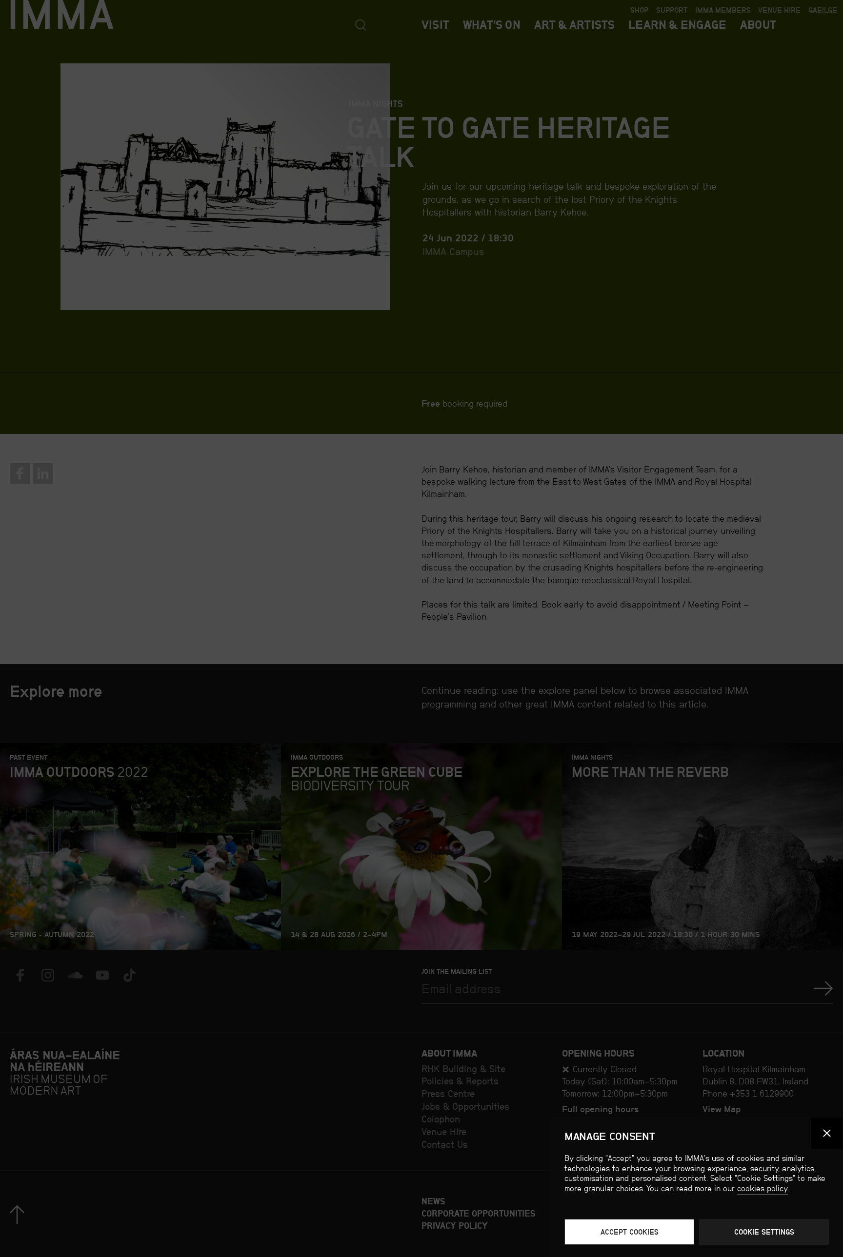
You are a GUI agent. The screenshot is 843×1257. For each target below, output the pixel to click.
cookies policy (762, 1188)
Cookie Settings (764, 1232)
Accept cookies (630, 1232)
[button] (827, 1133)
